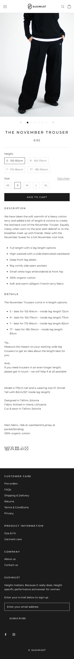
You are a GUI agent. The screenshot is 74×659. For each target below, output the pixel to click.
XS (8, 185)
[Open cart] (69, 6)
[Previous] (20, 122)
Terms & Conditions (16, 507)
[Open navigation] (5, 6)
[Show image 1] (27, 122)
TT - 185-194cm (39, 169)
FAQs (7, 489)
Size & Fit (10, 533)
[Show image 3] (35, 122)
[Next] (53, 122)
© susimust (37, 650)
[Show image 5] (42, 122)
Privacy (9, 513)
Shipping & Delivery (16, 495)
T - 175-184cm (14, 169)
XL (45, 185)
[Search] (62, 6)
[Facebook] (5, 634)
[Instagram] (14, 634)
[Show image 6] (46, 122)
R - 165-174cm (38, 160)
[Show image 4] (39, 122)
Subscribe (18, 618)
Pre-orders (11, 483)
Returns (9, 501)
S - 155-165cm (14, 160)
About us (10, 559)
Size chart (63, 178)
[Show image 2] (31, 122)
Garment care (13, 539)
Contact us (11, 565)
